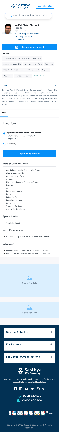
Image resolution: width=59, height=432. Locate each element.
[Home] (20, 6)
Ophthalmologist (13, 223)
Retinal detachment (14, 200)
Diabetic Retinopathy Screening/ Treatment (24, 182)
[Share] (55, 86)
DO (21, 28)
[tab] (4, 113)
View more (39, 75)
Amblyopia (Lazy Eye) (15, 176)
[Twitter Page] (32, 388)
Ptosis (8, 194)
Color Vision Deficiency (15, 209)
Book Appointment (29, 153)
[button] (7, 6)
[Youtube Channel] (26, 388)
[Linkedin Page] (21, 388)
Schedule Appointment (32, 47)
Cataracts (10, 179)
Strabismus (10, 203)
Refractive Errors (12, 197)
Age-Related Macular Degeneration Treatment (25, 170)
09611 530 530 (32, 396)
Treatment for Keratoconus (17, 206)
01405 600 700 (32, 400)
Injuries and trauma (14, 191)
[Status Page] (44, 388)
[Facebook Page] (15, 388)
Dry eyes (9, 185)
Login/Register (45, 6)
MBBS (17, 28)
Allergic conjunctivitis (15, 173)
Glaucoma (10, 188)
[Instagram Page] (38, 388)
